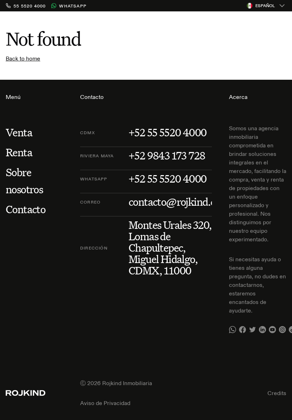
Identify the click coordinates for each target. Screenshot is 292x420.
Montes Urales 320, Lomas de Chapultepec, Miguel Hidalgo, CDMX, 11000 (170, 247)
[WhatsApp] (232, 329)
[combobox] (266, 5)
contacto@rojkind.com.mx (187, 202)
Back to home (23, 58)
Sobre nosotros (24, 180)
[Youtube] (272, 329)
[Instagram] (282, 329)
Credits (276, 393)
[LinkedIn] (262, 329)
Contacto (25, 209)
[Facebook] (242, 329)
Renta (19, 152)
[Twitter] (252, 329)
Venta (19, 132)
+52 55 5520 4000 (167, 132)
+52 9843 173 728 (167, 155)
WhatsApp (73, 6)
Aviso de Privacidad (105, 402)
